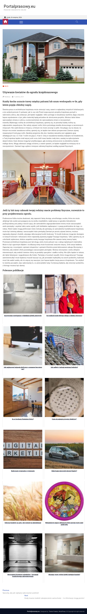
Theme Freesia (53, 611)
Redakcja (7, 97)
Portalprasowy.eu (19, 6)
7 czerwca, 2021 (19, 97)
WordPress (62, 611)
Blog (6, 86)
